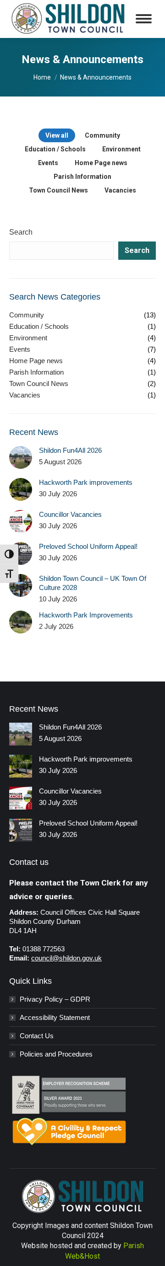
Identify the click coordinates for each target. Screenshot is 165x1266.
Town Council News (58, 190)
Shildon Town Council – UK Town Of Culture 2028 (92, 582)
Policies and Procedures (56, 1054)
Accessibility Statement (55, 1017)
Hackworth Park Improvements (87, 615)
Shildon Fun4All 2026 (70, 450)
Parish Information (82, 176)
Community (102, 135)
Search (21, 232)
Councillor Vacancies (70, 514)
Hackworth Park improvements (85, 482)
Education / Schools (55, 149)
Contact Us (37, 1036)
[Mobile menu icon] (144, 19)
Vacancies (120, 190)
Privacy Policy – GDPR (55, 999)
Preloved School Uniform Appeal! (88, 546)
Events (48, 162)
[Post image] (20, 457)
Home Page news (101, 162)
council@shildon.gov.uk (66, 958)
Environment (121, 149)
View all (56, 135)
